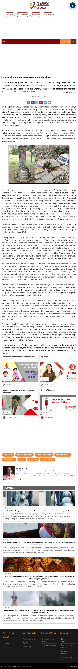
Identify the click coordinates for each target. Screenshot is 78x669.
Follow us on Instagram (66, 658)
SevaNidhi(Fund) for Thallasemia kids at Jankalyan (18, 391)
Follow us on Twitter (66, 652)
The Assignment (24, 14)
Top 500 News (27, 643)
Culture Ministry (47, 459)
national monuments (24, 454)
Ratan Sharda (71, 92)
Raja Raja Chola (9, 459)
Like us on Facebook (65, 640)
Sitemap (6, 647)
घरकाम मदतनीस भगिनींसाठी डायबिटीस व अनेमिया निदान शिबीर (18, 357)
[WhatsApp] (28, 102)
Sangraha (74, 666)
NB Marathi (37, 14)
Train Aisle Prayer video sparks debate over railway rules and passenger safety (39, 511)
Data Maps (50, 14)
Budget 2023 (33, 459)
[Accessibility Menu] (72, 5)
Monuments (8, 454)
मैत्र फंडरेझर (44, 357)
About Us (7, 643)
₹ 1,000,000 (7, 379)
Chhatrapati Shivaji (62, 454)
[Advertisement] (39, 30)
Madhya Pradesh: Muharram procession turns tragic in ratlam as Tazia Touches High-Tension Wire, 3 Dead (39, 611)
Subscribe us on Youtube (67, 646)
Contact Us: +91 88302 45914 (48, 640)
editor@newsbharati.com (49, 645)
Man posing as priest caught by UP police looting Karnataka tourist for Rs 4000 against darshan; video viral (39, 544)
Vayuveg (11, 14)
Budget (21, 459)
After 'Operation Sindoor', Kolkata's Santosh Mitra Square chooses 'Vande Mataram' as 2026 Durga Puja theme (39, 578)
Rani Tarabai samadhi (44, 454)
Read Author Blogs (30, 639)
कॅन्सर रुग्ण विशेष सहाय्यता (48, 390)
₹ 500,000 (44, 379)
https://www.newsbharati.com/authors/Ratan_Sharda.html (35, 471)
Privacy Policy (27, 647)
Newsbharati (15, 666)
